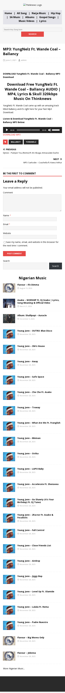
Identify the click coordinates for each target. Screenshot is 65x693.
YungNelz (31, 142)
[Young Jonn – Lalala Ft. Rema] (9, 612)
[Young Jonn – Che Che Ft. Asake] (9, 398)
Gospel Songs (47, 17)
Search (6, 260)
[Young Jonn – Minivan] (9, 444)
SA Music (15, 17)
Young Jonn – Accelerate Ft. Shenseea (37, 484)
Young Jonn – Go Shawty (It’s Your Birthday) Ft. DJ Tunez (35, 501)
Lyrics (42, 21)
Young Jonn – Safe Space (30, 376)
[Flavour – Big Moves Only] (9, 643)
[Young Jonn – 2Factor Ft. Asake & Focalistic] (9, 520)
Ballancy (16, 142)
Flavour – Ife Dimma (28, 284)
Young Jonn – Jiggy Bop (29, 576)
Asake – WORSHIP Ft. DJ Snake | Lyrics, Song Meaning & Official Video (38, 301)
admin (24, 60)
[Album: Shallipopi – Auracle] (9, 321)
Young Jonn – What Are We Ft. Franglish (38, 422)
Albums (29, 17)
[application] (32, 130)
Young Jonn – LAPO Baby (30, 468)
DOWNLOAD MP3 (11, 134)
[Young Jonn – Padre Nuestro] (9, 628)
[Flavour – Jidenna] (9, 658)
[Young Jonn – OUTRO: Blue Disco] (9, 336)
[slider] (56, 129)
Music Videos (26, 21)
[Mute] (49, 130)
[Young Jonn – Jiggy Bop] (9, 582)
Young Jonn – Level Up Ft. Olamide (35, 591)
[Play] (6, 130)
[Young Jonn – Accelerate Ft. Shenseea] (9, 490)
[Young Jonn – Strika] (9, 459)
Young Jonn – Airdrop (28, 560)
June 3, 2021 (11, 60)
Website (7, 233)
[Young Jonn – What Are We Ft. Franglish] (9, 428)
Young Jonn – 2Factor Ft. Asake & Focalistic (35, 516)
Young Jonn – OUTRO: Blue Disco (34, 330)
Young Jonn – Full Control (30, 530)
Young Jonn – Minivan (29, 438)
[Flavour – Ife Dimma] (9, 290)
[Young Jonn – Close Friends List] (9, 551)
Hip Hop (55, 13)
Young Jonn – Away (27, 361)
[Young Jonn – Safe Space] (9, 382)
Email (6, 224)
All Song (22, 13)
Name (6, 215)
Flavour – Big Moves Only (30, 637)
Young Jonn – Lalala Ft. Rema (33, 606)
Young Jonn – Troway (28, 407)
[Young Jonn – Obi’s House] (9, 352)
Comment (8, 192)
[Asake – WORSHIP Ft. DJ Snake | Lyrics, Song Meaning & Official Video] (9, 306)
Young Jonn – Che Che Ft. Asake (34, 392)
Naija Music (39, 13)
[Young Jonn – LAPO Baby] (9, 474)
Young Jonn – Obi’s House (31, 346)
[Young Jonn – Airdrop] (9, 566)
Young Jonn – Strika (28, 453)
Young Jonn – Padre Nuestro (32, 622)
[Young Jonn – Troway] (9, 413)
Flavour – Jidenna (26, 652)
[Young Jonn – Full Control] (9, 536)
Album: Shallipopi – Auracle (32, 315)
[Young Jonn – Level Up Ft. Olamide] (9, 597)
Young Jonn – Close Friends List (34, 545)
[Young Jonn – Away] (9, 367)
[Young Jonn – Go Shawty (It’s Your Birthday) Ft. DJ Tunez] (9, 505)
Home (8, 13)
